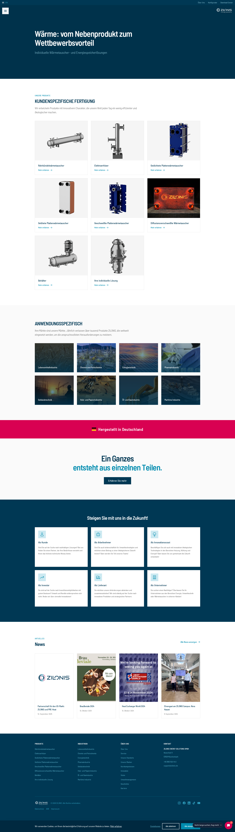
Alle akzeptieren (191, 826)
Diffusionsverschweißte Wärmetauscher (49, 771)
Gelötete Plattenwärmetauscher (46, 762)
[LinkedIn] (189, 803)
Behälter (38, 775)
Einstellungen (155, 826)
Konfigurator (212, 2)
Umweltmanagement (128, 779)
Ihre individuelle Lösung (44, 779)
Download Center (226, 2)
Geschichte (125, 784)
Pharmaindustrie (84, 762)
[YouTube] (198, 803)
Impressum (55, 809)
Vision (123, 775)
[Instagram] (179, 803)
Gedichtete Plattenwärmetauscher (47, 758)
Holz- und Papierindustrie (87, 771)
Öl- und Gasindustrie (85, 775)
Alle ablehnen (171, 826)
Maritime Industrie (84, 779)
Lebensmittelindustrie (86, 749)
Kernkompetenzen (127, 766)
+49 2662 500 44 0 (170, 762)
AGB (47, 809)
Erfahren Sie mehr (117, 480)
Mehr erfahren (116, 826)
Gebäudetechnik (84, 766)
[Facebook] (184, 803)
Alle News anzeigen (188, 642)
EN (7, 2)
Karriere (124, 788)
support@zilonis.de (171, 765)
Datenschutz (39, 809)
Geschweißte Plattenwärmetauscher (48, 766)
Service (123, 753)
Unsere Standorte (127, 758)
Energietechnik (83, 758)
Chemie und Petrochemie (87, 753)
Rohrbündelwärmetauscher (45, 749)
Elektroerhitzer (40, 753)
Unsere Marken (126, 762)
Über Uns (201, 2)
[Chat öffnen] (228, 825)
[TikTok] (194, 803)
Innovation (124, 771)
